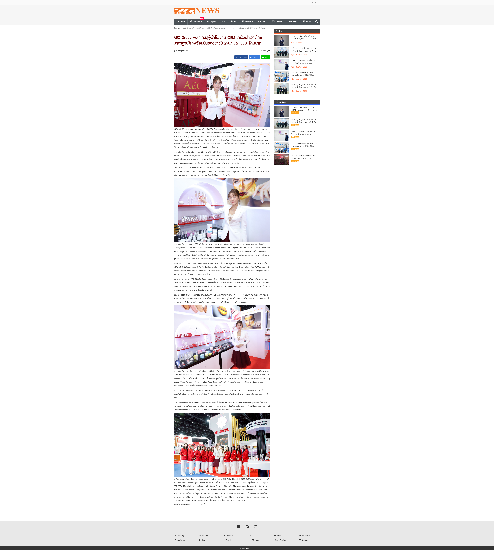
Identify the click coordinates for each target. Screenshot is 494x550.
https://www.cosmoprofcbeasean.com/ (189, 504)
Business (177, 28)
